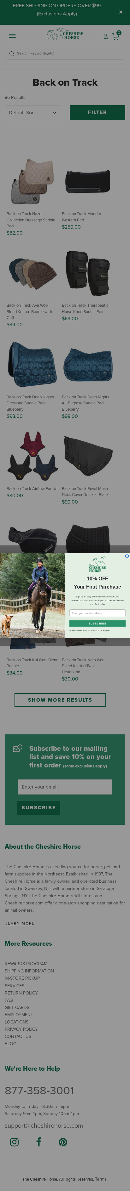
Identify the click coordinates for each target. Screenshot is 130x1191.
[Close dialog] (127, 556)
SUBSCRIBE (97, 623)
